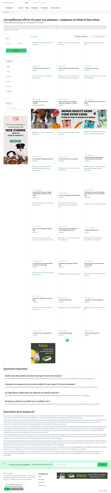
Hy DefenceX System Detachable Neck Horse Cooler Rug (43, 264)
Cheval (34, 66)
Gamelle (38, 99)
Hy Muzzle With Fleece (91, 230)
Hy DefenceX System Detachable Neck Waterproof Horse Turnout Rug (95, 193)
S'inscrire (102, 464)
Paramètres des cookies (17, 489)
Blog (27, 8)
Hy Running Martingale (65, 333)
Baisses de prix (55, 8)
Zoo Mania (6, 12)
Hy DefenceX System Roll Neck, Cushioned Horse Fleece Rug (94, 158)
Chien (34, 99)
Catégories (9, 8)
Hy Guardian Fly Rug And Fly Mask (43, 159)
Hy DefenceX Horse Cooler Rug (68, 159)
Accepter (7, 489)
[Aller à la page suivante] (74, 340)
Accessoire (66, 99)
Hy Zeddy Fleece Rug (65, 300)
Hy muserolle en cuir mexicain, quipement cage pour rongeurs (68, 102)
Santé (38, 66)
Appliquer (16, 50)
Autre (86, 99)
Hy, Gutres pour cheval (91, 68)
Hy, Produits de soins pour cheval (69, 68)
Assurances (44, 8)
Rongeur (60, 99)
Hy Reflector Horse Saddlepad (94, 300)
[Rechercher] (78, 2)
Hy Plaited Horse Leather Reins (42, 333)
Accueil (20, 8)
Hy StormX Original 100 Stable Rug (69, 195)
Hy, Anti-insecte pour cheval (41, 68)
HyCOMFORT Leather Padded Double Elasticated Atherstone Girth (42, 193)
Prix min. (8, 43)
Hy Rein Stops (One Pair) (92, 333)
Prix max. (20, 43)
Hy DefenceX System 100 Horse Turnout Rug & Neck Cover (68, 229)
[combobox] (54, 2)
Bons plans (35, 8)
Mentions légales (103, 490)
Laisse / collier (91, 227)
